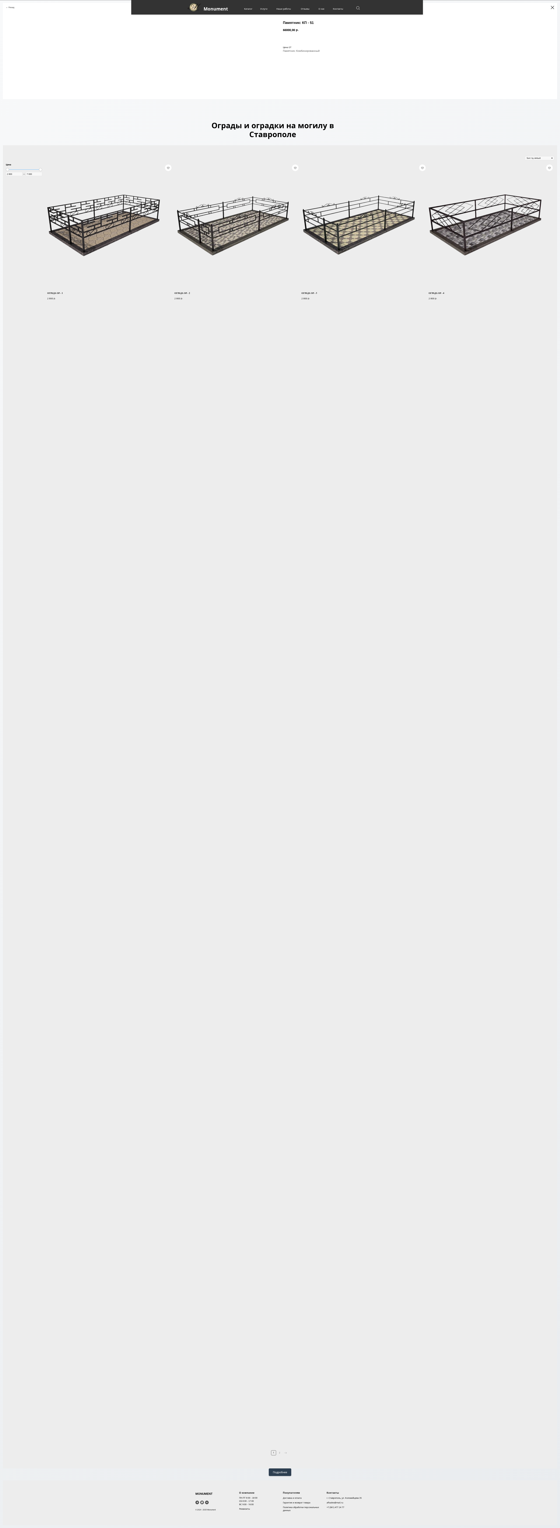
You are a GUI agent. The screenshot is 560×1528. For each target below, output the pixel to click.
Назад (11, 7)
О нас (321, 8)
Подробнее (280, 1472)
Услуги (263, 8)
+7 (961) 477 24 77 (335, 1507)
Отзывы (305, 8)
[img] (358, 8)
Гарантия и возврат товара (296, 1502)
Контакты (338, 8)
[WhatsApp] (202, 1502)
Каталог (248, 8)
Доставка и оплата (292, 1498)
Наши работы (283, 8)
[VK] (207, 1502)
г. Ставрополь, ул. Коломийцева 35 (344, 1498)
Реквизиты (244, 1508)
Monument (216, 9)
